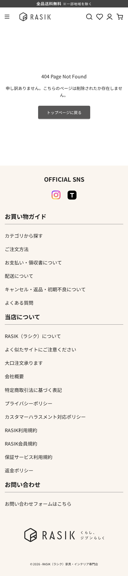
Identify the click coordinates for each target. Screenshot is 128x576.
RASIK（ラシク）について (33, 336)
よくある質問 (19, 302)
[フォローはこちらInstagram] (55, 195)
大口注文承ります (24, 362)
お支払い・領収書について (33, 262)
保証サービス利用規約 (28, 456)
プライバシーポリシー (28, 403)
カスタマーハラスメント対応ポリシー (45, 416)
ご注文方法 (17, 249)
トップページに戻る (64, 112)
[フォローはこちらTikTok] (72, 195)
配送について (19, 275)
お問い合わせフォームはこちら (38, 503)
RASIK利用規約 (21, 430)
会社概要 (14, 376)
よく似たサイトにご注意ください (40, 349)
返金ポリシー (19, 470)
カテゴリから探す (24, 235)
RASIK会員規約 (21, 443)
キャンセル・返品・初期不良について (45, 289)
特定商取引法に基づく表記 (33, 389)
